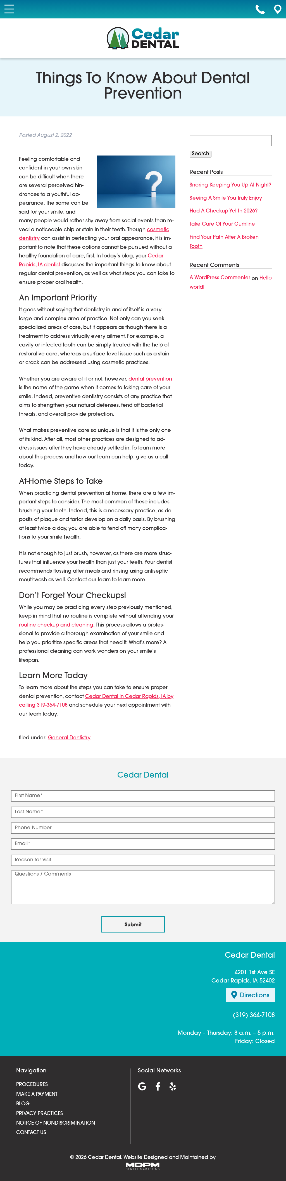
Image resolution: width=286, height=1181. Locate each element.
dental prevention (150, 379)
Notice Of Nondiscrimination (55, 1123)
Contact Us (31, 1132)
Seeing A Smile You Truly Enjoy (226, 198)
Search (200, 154)
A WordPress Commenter (220, 278)
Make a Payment (36, 1094)
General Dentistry (69, 738)
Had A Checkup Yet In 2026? (224, 211)
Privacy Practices (39, 1114)
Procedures (32, 1084)
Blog (23, 1104)
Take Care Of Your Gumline (222, 224)
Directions (254, 996)
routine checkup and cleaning (56, 625)
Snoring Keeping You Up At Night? (230, 185)
